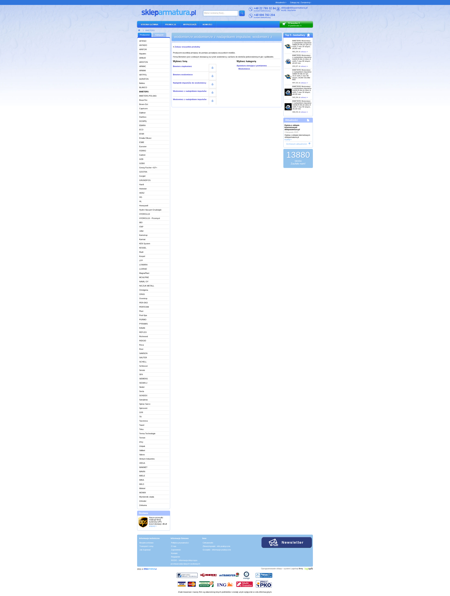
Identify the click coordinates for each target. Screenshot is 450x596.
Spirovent (143, 408)
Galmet (142, 155)
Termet (142, 438)
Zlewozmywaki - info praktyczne (216, 546)
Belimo (142, 83)
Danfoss (142, 117)
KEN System (144, 244)
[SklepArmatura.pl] (150, 569)
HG (140, 197)
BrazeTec (143, 100)
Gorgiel (142, 176)
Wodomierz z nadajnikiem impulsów (190, 91)
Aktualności (291, 120)
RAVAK (142, 328)
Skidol (141, 387)
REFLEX (143, 332)
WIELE (142, 476)
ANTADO (143, 45)
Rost (141, 349)
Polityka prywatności (180, 543)
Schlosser (143, 366)
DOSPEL (143, 121)
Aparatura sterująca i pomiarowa (252, 66)
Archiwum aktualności (296, 144)
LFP (141, 260)
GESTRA (143, 172)
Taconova (143, 421)
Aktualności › (281, 2)
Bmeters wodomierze (183, 75)
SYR (141, 412)
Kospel (142, 256)
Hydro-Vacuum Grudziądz (150, 210)
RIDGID (142, 341)
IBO (141, 222)
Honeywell (143, 206)
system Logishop (291, 569)
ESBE (141, 142)
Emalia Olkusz (145, 138)
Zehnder (142, 501)
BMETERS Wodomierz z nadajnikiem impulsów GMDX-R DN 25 (301, 44)
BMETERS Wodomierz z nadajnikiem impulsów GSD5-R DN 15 (301, 59)
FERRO (142, 151)
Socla (141, 391)
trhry (141, 442)
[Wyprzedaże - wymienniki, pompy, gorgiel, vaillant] (190, 24)
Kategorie (159, 35)
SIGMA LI (143, 383)
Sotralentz (143, 400)
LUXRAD (143, 269)
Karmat (142, 239)
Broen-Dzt (143, 104)
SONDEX (143, 395)
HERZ (141, 193)
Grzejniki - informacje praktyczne (217, 550)
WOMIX (142, 493)
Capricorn (143, 108)
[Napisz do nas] (292, 11)
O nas (173, 546)
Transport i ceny (146, 546)
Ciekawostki (208, 543)
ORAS (142, 294)
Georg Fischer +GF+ (148, 168)
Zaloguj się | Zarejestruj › (300, 2)
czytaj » (287, 139)
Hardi (141, 184)
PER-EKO (143, 303)
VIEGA (142, 463)
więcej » (152, 526)
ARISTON (143, 62)
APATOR (143, 49)
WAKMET (143, 467)
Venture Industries (147, 459)
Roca (141, 345)
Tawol (141, 425)
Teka (141, 429)
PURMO (142, 319)
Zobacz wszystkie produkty (187, 47)
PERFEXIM (144, 307)
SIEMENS (143, 379)
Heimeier (143, 189)
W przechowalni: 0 (294, 26)
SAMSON (143, 353)
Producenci (145, 35)
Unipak (142, 446)
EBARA (142, 125)
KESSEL (142, 248)
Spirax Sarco (144, 404)
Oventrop (143, 298)
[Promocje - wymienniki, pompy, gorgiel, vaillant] (171, 24)
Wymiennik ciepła (146, 497)
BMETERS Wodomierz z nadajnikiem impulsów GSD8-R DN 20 (301, 105)
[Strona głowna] (139, 30)
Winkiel (142, 488)
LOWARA (143, 265)
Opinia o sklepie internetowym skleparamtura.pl (292, 127)
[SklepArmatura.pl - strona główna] (150, 24)
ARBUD (142, 58)
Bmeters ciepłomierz (182, 66)
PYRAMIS (143, 324)
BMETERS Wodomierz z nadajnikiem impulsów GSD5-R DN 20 (301, 90)
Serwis (142, 370)
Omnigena (143, 290)
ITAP (141, 227)
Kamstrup (143, 235)
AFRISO (142, 41)
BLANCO (143, 87)
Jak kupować (145, 550)
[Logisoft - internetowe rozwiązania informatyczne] (309, 569)
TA (140, 417)
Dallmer (142, 113)
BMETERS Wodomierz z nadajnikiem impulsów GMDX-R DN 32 (301, 75)
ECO (141, 130)
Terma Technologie (147, 433)
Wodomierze (244, 69)
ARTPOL (143, 75)
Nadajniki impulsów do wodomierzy (189, 83)
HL (140, 201)
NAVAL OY (143, 282)
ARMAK (142, 70)
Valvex (142, 455)
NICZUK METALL (146, 286)
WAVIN (142, 471)
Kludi (141, 252)
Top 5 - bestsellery (295, 35)
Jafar (141, 231)
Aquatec (142, 54)
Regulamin (175, 557)
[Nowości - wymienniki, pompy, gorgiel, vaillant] (207, 24)
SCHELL (143, 362)
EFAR (141, 134)
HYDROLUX (144, 214)
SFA (141, 374)
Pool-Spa (143, 315)
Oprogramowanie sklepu (271, 569)
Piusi (141, 311)
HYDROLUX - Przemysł (149, 218)
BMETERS (150, 30)
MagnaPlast (144, 273)
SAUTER (143, 357)
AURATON (144, 79)
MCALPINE (144, 277)
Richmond (143, 336)
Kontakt (174, 553)
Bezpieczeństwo (146, 543)
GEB (141, 159)
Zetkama (143, 505)
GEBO (142, 163)
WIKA (141, 480)
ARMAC (142, 66)
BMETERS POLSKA (147, 96)
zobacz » (304, 52)
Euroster (143, 146)
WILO (141, 484)
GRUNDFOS (144, 180)
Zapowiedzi (176, 550)
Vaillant (142, 450)
